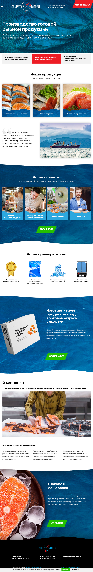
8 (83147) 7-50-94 (55, 7)
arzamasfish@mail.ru (72, 557)
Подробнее (76, 569)
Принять (65, 569)
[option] (46, 29)
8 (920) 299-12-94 (47, 559)
